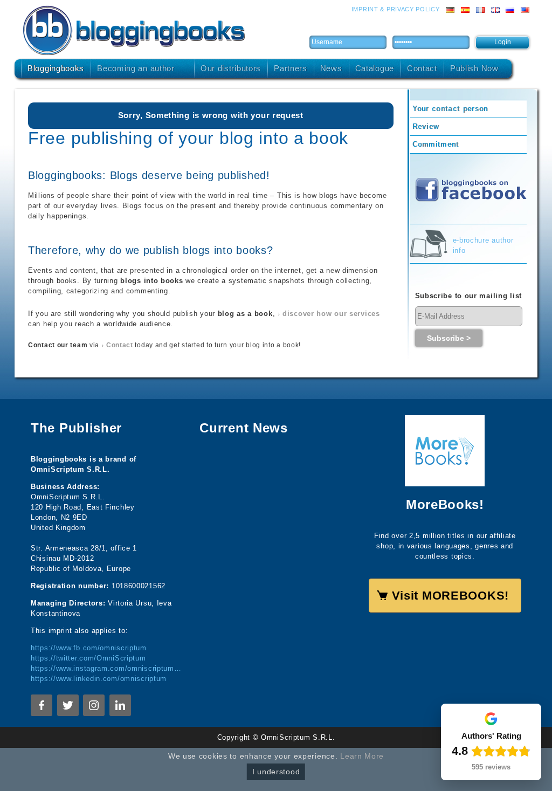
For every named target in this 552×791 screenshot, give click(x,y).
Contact (422, 68)
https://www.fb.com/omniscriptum (89, 648)
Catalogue (374, 68)
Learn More (362, 756)
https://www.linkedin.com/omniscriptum (99, 679)
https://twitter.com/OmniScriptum (88, 658)
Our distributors (231, 68)
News (331, 68)
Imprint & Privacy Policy (395, 9)
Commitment (435, 144)
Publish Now (474, 68)
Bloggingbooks (55, 68)
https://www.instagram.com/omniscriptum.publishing (107, 668)
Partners (290, 68)
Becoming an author (136, 68)
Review (425, 126)
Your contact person (450, 109)
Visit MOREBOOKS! (450, 595)
